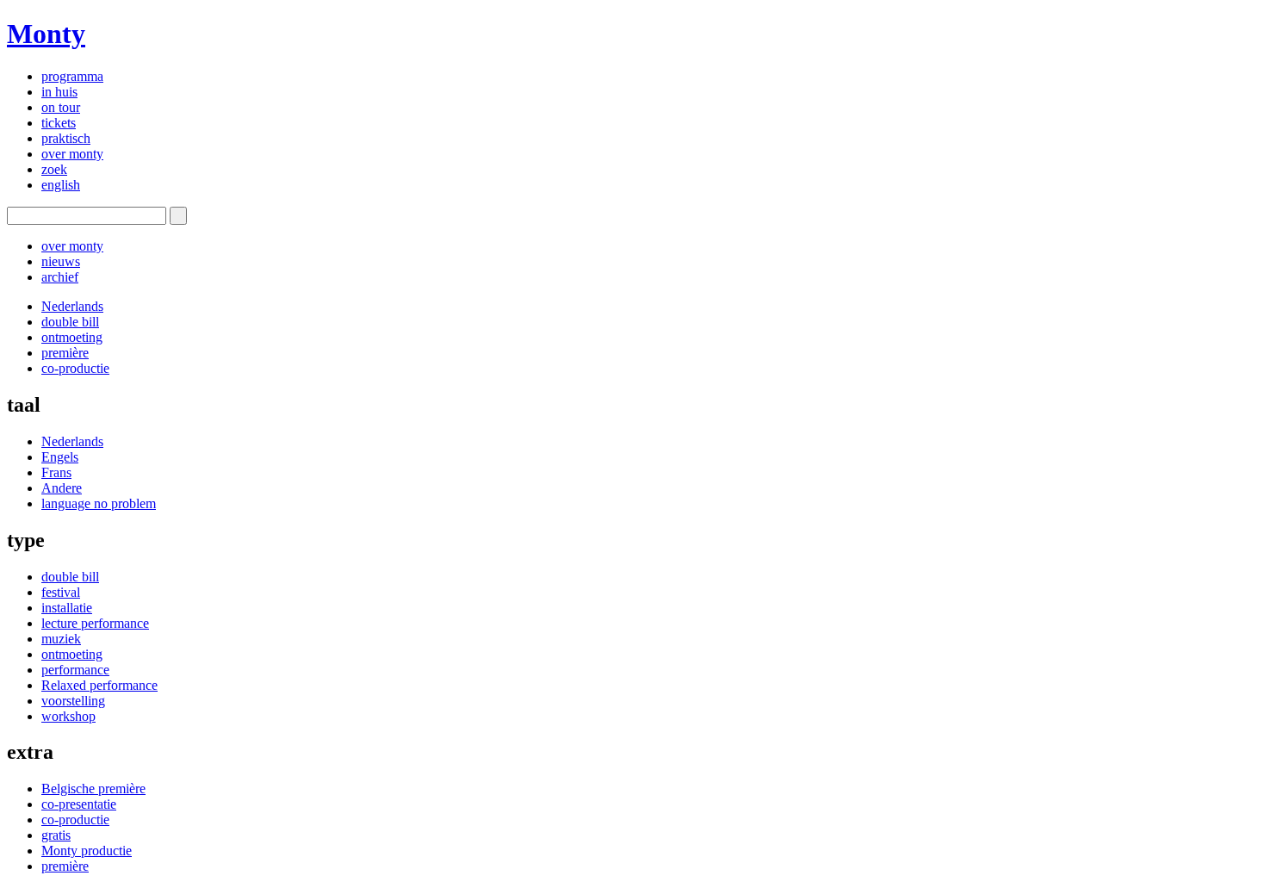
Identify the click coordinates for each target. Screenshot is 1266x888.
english (60, 184)
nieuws (60, 261)
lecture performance (95, 623)
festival (60, 592)
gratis (56, 835)
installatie (66, 607)
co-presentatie (78, 804)
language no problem (98, 503)
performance (75, 669)
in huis (59, 91)
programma (72, 76)
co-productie (75, 368)
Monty (46, 33)
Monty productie (86, 850)
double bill (70, 321)
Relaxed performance (99, 685)
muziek (61, 638)
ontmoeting (71, 337)
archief (59, 277)
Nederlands (72, 306)
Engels (59, 457)
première (65, 352)
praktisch (65, 138)
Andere (61, 488)
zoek (54, 169)
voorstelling (73, 700)
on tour (60, 107)
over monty (72, 153)
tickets (58, 122)
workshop (68, 716)
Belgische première (93, 788)
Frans (56, 472)
